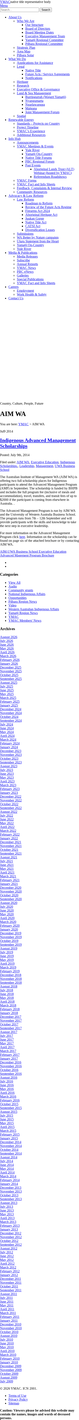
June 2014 (7, 1165)
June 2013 (7, 1210)
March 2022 (8, 830)
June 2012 (7, 1256)
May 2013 (7, 1214)
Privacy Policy (18, 1399)
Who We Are (25, 21)
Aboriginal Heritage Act (41, 214)
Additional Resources (31, 135)
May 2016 (7, 1089)
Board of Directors (37, 28)
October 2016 (9, 1070)
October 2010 (9, 1332)
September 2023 (11, 762)
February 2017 (10, 1055)
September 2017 (11, 1028)
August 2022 (8, 811)
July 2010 (6, 1339)
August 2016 (8, 1077)
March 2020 (8, 922)
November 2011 (10, 1282)
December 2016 (10, 1062)
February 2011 (9, 1317)
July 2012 (6, 1252)
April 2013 (7, 1218)
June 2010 (7, 1343)
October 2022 (9, 804)
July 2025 (6, 686)
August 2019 (8, 948)
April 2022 (7, 827)
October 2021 (9, 849)
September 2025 (11, 679)
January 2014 (9, 1184)
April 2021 (7, 872)
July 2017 (6, 1036)
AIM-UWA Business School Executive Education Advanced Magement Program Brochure (33, 553)
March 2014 (8, 1176)
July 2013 (6, 1206)
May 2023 (7, 777)
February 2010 (10, 1358)
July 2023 (6, 770)
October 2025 (9, 675)
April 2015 (7, 1127)
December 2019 (10, 933)
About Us (14, 17)
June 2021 (7, 865)
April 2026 (7, 652)
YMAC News (26, 268)
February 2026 (10, 660)
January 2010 (9, 1362)
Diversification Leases (40, 230)
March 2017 (8, 1051)
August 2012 (8, 1248)
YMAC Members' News (24, 620)
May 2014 (7, 1168)
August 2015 (8, 1111)
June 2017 (7, 1039)
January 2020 (9, 929)
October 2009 (9, 1373)
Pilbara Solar (25, 55)
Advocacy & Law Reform (25, 195)
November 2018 (11, 979)
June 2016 (7, 1085)
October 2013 (9, 1195)
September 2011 (10, 1290)
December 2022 (10, 796)
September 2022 (11, 808)
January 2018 (9, 1013)
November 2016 (11, 1066)
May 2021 (7, 868)
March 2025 (8, 698)
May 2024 (7, 732)
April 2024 (7, 736)
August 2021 (8, 857)
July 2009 (6, 1381)
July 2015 (6, 1115)
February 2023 (10, 789)
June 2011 (6, 1301)
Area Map (23, 51)
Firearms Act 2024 (37, 211)
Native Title (33, 70)
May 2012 (7, 1260)
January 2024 (9, 747)
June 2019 (7, 956)
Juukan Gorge (34, 218)
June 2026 (7, 644)
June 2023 (7, 774)
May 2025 (7, 694)
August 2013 (8, 1203)
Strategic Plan (26, 47)
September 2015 (11, 1108)
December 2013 (10, 1187)
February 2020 (10, 925)
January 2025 (9, 705)
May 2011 (6, 1305)
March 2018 (8, 1005)
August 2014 (8, 1157)
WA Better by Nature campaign (38, 237)
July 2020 (6, 906)
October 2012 (9, 1241)
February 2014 (10, 1180)
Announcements (28, 142)
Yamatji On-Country (38, 154)
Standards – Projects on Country (38, 123)
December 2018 (10, 975)
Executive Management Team (45, 36)
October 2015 (9, 1104)
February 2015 (10, 1134)
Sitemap (13, 1403)
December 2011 (10, 1279)
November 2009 (11, 1370)
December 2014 (10, 1142)
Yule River (32, 150)
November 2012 (11, 1237)
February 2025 (10, 701)
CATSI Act (32, 226)
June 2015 (7, 1119)
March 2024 (8, 739)
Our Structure (34, 25)
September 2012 (11, 1244)
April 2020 (7, 918)
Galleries (23, 275)
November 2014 (11, 1146)
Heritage (22, 82)
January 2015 (9, 1138)
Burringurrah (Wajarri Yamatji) (45, 97)
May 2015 (7, 1123)
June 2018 (7, 994)
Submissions (25, 233)
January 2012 (9, 1275)
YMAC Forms (26, 180)
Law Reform (25, 199)
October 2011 (9, 1286)
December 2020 (10, 887)
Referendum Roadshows (50, 176)
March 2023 (8, 785)
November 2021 (11, 846)
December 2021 (10, 842)
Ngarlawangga (35, 104)
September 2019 (11, 944)
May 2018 (7, 998)
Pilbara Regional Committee (44, 44)
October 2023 (9, 758)
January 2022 (9, 838)
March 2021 (8, 876)
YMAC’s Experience (31, 131)
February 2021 (10, 880)
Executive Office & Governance (38, 89)
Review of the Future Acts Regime (48, 207)
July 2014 (6, 1161)
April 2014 (7, 1172)
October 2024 (9, 717)
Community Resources (32, 192)
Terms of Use (17, 1395)
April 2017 (7, 1047)
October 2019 (9, 941)
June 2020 (7, 910)
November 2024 (11, 713)
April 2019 (7, 963)
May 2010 (7, 1347)
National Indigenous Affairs (26, 594)
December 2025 (10, 667)
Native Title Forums (38, 157)
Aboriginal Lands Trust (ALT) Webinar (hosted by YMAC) (54, 171)
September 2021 (11, 853)
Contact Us (15, 298)
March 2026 (8, 656)
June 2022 (7, 819)
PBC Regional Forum (39, 161)
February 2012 (10, 1271)
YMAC (5, 2)
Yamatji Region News (23, 613)
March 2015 (8, 1130)
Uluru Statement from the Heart (38, 241)
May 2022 (7, 823)
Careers (13, 287)
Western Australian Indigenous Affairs (33, 609)
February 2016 (10, 1100)
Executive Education (45, 462)
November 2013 (11, 1191)
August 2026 (8, 637)
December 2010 (10, 1324)
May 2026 (7, 648)
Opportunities (17, 598)
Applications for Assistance (35, 63)
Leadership (26, 466)
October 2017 (9, 1024)
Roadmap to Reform (38, 203)
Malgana (31, 108)
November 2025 (11, 671)
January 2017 (9, 1058)
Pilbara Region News (22, 601)
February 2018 (10, 1009)
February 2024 (10, 743)
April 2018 (7, 1001)
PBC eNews (25, 271)
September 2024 (11, 720)
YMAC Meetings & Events (35, 146)
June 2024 (7, 728)
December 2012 (10, 1233)
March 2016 (8, 1096)
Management (44, 466)
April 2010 (7, 1351)
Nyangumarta (34, 101)
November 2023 (11, 755)
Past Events (33, 165)
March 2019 (8, 967)
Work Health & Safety (32, 294)
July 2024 (6, 724)
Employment (25, 290)
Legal (20, 66)
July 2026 (6, 641)
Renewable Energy (21, 120)
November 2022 (11, 800)
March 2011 (8, 1313)
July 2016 (6, 1081)
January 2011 (9, 1320)
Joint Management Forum (42, 112)
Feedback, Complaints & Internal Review (44, 188)
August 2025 (8, 682)
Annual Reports (27, 264)
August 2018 (8, 986)
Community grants (20, 590)
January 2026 (9, 663)
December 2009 (10, 1366)
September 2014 (11, 1153)
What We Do (17, 59)
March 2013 (8, 1222)
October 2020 (9, 895)
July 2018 (6, 990)
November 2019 (11, 937)
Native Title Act (35, 222)
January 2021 (9, 884)
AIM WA (23, 462)
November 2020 (11, 891)
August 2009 (8, 1377)
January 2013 (9, 1229)
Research (23, 85)
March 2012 (8, 1267)
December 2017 (10, 1017)
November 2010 (11, 1328)
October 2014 (9, 1149)
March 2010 (8, 1354)
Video (12, 605)
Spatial (21, 116)
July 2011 (6, 1298)
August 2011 (8, 1294)
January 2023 (9, 792)
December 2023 (10, 751)
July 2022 (6, 815)
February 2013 (10, 1225)
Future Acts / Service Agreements (47, 74)
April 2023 (7, 781)
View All (14, 582)
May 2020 (7, 914)
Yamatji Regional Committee (44, 40)
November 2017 (11, 1020)
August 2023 (8, 766)
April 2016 (7, 1092)
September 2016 (11, 1073)
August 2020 (8, 903)
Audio (12, 586)
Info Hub (14, 139)
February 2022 (10, 834)
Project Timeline (28, 127)
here (22, 537)
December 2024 (10, 709)
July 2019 (6, 952)
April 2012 (7, 1263)
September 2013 (11, 1199)
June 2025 (7, 690)
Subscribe (23, 260)
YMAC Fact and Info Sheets (36, 184)
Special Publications (30, 279)
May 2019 (7, 960)
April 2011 (7, 1309)
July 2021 (6, 861)
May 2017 (7, 1043)
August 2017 (8, 1032)
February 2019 (10, 971)
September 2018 (11, 982)
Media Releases (27, 256)
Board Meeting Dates (39, 32)
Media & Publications (22, 252)
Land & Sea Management (34, 93)
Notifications (33, 78)
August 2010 (8, 1336)
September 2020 (11, 899)
